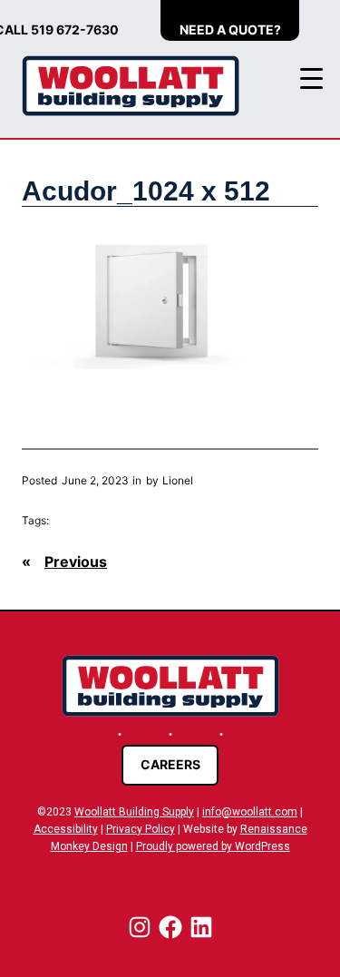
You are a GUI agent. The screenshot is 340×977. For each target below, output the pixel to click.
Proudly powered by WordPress (213, 846)
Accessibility (66, 829)
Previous (75, 561)
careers (170, 764)
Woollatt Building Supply (134, 812)
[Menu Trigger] (311, 78)
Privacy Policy (140, 829)
